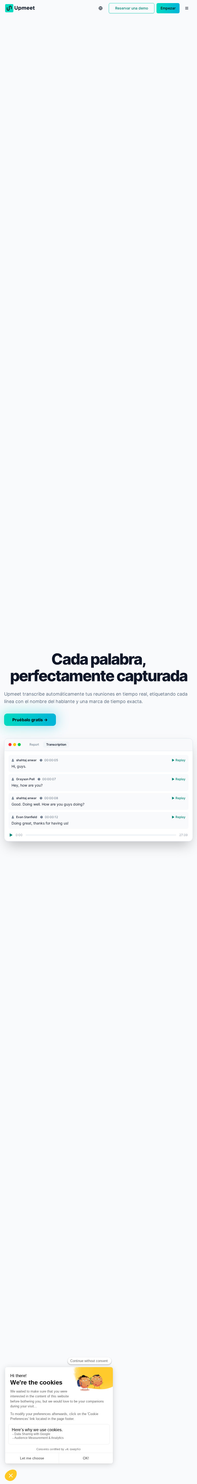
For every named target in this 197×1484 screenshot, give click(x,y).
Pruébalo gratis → (30, 719)
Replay (180, 760)
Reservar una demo (131, 8)
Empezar (168, 8)
